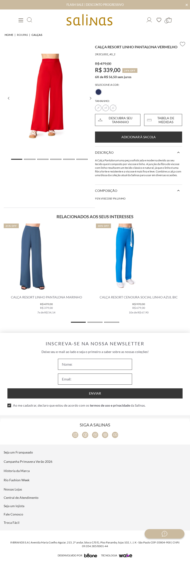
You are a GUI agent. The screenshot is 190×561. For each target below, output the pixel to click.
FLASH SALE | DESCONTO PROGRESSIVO (95, 4)
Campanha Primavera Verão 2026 (28, 461)
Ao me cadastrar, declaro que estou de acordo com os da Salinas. (79, 405)
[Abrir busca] (29, 20)
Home (9, 35)
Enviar (95, 393)
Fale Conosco (13, 514)
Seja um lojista (14, 506)
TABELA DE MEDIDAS (165, 120)
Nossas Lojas (13, 489)
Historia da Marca (17, 471)
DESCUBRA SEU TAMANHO (120, 120)
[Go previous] (8, 98)
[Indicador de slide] (16, 159)
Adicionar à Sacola (138, 137)
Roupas (22, 35)
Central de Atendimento (21, 498)
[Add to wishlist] (182, 44)
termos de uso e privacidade (110, 405)
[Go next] (90, 98)
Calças (37, 35)
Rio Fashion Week (16, 480)
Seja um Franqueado (18, 452)
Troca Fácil (11, 522)
